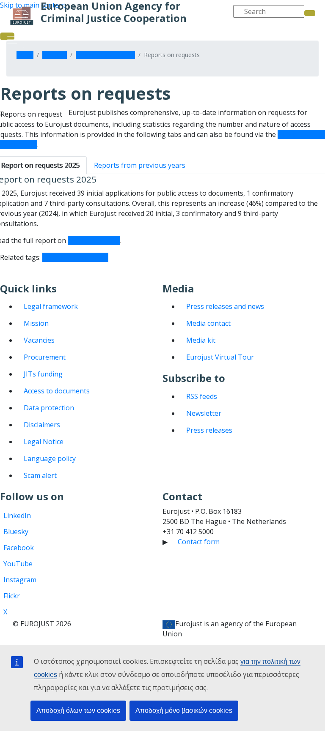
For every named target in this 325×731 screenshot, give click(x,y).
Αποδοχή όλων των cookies (78, 710)
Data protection (49, 407)
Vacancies (39, 340)
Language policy (50, 458)
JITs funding (43, 374)
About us (54, 55)
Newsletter (203, 413)
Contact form (199, 541)
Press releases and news (225, 306)
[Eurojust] (22, 16)
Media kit (200, 340)
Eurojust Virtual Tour (220, 357)
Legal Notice (43, 441)
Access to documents (105, 55)
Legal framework (51, 306)
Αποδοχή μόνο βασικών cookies (183, 710)
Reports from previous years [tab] (139, 165)
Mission (36, 323)
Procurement (45, 357)
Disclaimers (42, 424)
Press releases (209, 430)
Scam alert (40, 475)
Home (25, 55)
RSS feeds (201, 396)
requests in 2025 (94, 240)
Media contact (208, 323)
